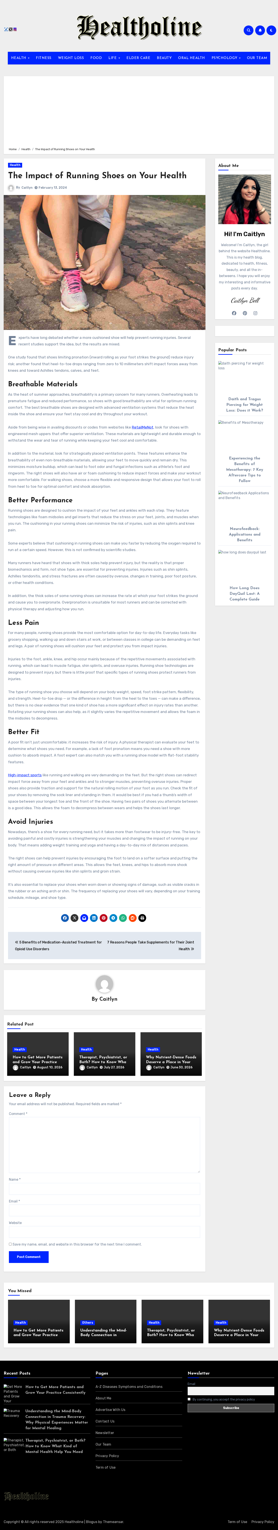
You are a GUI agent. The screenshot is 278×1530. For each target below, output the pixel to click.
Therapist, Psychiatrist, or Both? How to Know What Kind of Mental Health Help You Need (55, 1446)
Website (15, 1223)
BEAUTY (164, 58)
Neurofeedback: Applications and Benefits (244, 534)
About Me (103, 1398)
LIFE (113, 58)
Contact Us (105, 1421)
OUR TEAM (257, 58)
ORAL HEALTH (191, 58)
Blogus (91, 1522)
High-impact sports (25, 775)
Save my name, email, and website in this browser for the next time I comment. (77, 1244)
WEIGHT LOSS (71, 58)
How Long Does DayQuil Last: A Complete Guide (245, 594)
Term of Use (106, 1467)
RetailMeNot (142, 427)
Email (14, 1201)
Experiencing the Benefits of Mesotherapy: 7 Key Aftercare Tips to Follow (244, 470)
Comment (18, 1114)
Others (87, 1323)
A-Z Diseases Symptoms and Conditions (129, 1387)
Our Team (103, 1444)
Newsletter (105, 1433)
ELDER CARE (138, 58)
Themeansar (113, 1522)
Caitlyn (27, 188)
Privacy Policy (107, 1456)
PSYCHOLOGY (225, 58)
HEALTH (19, 58)
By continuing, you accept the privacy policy (223, 1399)
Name (15, 1179)
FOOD (96, 58)
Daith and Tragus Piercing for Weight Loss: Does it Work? (244, 405)
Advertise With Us (110, 1410)
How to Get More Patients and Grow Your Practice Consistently (38, 1062)
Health (15, 165)
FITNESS (43, 58)
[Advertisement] (140, 111)
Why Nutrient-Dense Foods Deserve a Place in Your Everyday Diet (171, 1062)
